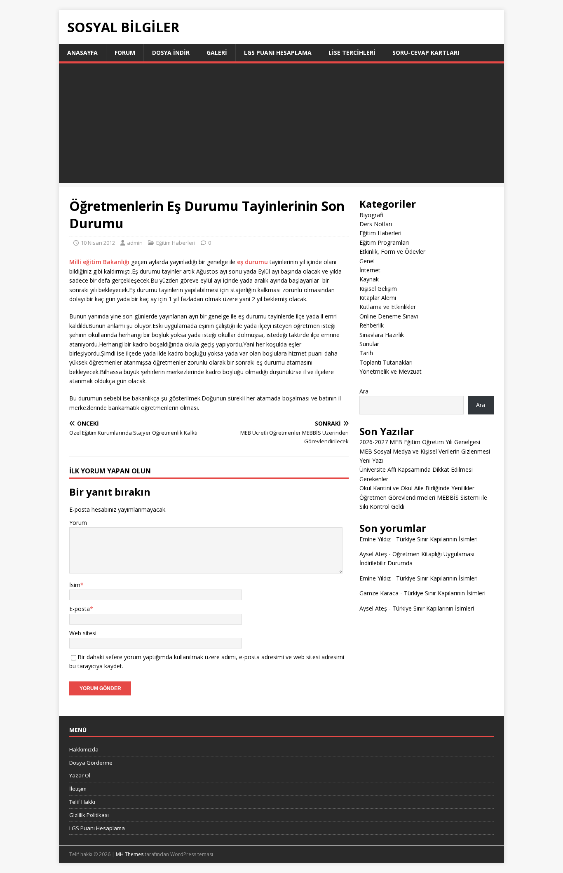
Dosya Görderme (91, 762)
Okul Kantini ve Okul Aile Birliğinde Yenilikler (416, 488)
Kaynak (369, 279)
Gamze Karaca (379, 593)
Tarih (366, 353)
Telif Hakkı (82, 801)
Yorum (78, 523)
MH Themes (129, 854)
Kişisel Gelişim (378, 289)
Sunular (369, 344)
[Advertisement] (281, 125)
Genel (367, 261)
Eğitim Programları (384, 242)
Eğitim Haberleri (175, 242)
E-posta (79, 609)
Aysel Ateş (373, 554)
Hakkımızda (84, 749)
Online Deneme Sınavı (388, 316)
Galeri (216, 52)
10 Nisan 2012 (98, 242)
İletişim (78, 788)
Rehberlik (371, 325)
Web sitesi (82, 633)
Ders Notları (375, 224)
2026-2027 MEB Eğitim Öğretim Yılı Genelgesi (419, 442)
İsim (74, 585)
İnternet (369, 270)
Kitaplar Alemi (377, 298)
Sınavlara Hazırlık (381, 335)
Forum (125, 52)
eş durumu (252, 262)
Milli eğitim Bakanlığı (99, 262)
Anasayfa (82, 52)
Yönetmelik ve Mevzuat (390, 371)
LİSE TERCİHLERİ (351, 52)
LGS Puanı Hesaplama (278, 52)
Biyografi (371, 215)
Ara (363, 391)
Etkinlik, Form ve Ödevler (392, 251)
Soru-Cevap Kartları (425, 52)
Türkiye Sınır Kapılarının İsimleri (437, 539)
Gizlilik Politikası (89, 815)
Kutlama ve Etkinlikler (387, 307)
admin (135, 242)
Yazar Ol (79, 775)
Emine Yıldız (375, 539)
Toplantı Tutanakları (386, 362)
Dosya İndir (171, 52)
